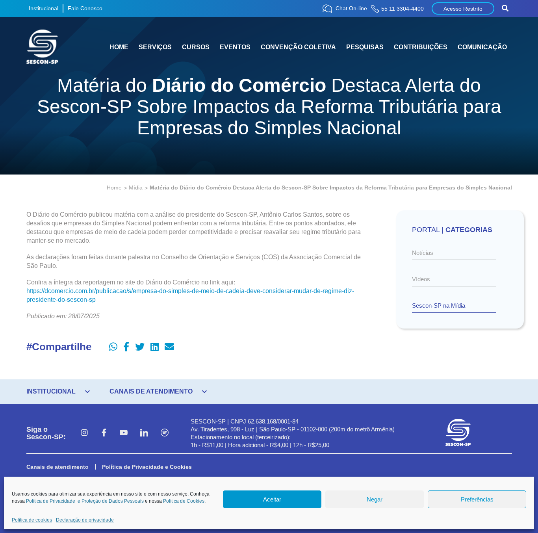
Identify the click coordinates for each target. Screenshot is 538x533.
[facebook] (104, 433)
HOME (118, 47)
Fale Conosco (85, 8)
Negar (374, 499)
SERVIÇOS (155, 47)
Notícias (422, 252)
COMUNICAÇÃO (482, 47)
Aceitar (272, 499)
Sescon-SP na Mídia (438, 305)
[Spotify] (165, 433)
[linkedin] (144, 433)
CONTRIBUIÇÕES (420, 47)
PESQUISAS (365, 47)
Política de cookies (32, 520)
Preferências (477, 499)
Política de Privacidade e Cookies (147, 467)
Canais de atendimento (57, 467)
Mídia (136, 187)
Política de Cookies (183, 501)
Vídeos (421, 279)
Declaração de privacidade (85, 520)
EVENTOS (235, 47)
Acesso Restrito (462, 9)
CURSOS (196, 47)
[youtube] (124, 433)
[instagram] (84, 433)
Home (114, 187)
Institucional (43, 8)
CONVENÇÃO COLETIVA (298, 47)
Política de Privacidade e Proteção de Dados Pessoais (85, 501)
